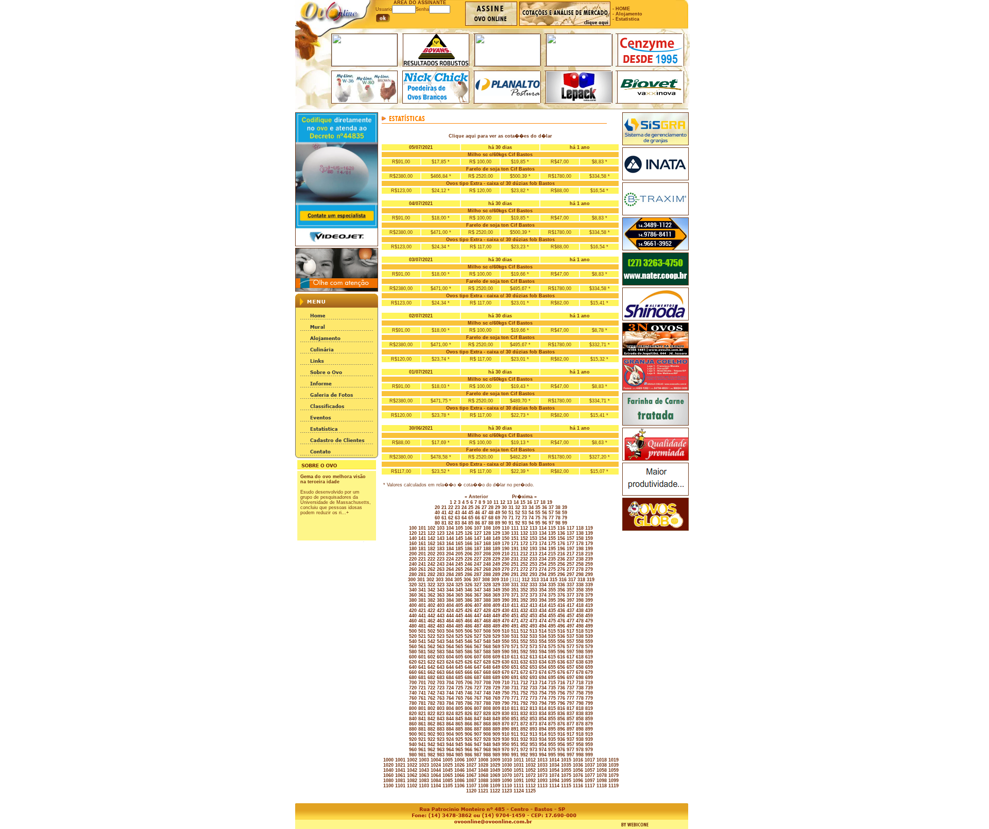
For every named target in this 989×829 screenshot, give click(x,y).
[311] (514, 579)
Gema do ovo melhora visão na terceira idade (333, 479)
